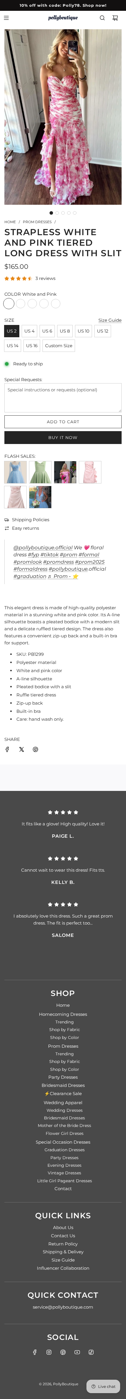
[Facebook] (34, 1352)
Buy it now (63, 437)
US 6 (47, 331)
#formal (89, 554)
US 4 (29, 331)
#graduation (29, 576)
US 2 (12, 331)
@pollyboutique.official (43, 547)
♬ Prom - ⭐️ (62, 576)
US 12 (102, 331)
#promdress (58, 562)
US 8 (65, 331)
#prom (68, 554)
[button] (51, 213)
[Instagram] (48, 1352)
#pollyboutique (68, 569)
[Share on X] (21, 750)
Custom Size (58, 345)
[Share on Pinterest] (35, 750)
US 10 (83, 331)
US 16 (32, 345)
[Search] (102, 17)
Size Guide (110, 320)
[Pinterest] (63, 1352)
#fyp (33, 554)
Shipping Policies (30, 519)
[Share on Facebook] (7, 750)
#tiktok (49, 554)
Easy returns (25, 528)
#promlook (27, 562)
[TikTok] (91, 1352)
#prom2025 (90, 562)
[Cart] (115, 17)
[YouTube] (77, 1352)
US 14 (12, 345)
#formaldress (30, 569)
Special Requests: (23, 379)
